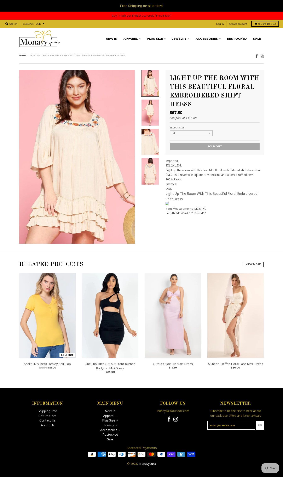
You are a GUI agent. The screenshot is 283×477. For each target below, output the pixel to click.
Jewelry (108, 425)
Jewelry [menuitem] (179, 39)
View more (253, 264)
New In (110, 411)
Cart (267, 23)
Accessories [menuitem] (207, 39)
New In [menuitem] (111, 39)
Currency (28, 23)
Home (22, 55)
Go (260, 425)
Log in (220, 23)
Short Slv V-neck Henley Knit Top (47, 364)
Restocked (110, 434)
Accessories (108, 430)
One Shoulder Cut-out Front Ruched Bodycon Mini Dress (110, 366)
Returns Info (47, 416)
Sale (110, 439)
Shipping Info (47, 411)
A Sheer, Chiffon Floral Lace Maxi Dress (235, 364)
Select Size (177, 127)
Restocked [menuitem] (237, 39)
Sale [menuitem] (257, 39)
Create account (238, 23)
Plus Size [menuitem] (155, 39)
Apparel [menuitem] (130, 39)
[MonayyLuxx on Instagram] (262, 56)
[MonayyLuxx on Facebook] (256, 56)
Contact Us (47, 420)
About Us (47, 425)
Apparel (108, 416)
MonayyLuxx (147, 464)
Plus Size (108, 420)
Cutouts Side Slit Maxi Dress (173, 364)
